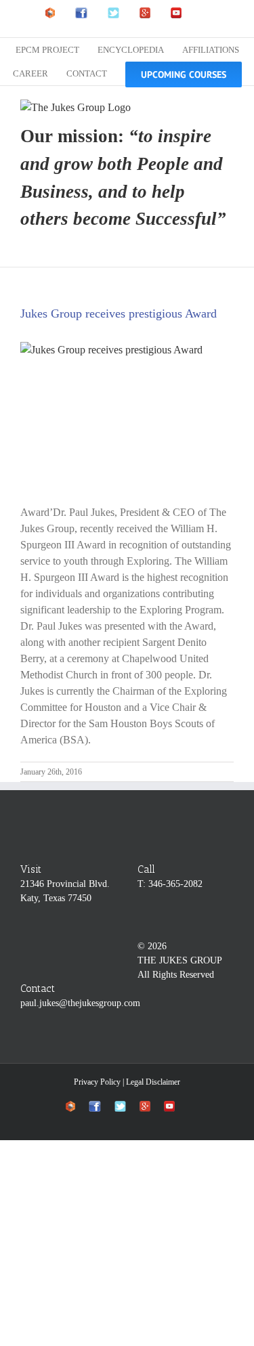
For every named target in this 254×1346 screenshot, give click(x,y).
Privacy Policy (97, 1082)
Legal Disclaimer (153, 1082)
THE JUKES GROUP (179, 960)
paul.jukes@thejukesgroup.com (80, 1003)
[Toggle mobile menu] (228, 107)
